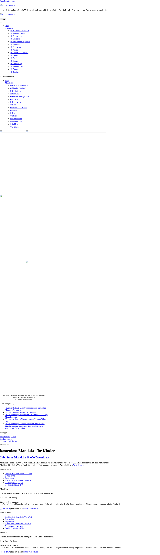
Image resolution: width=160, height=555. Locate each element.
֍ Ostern (14, 55)
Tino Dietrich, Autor (8, 437)
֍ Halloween (15, 47)
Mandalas (9, 83)
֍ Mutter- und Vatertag (19, 53)
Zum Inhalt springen (8, 1)
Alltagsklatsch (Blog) (8, 441)
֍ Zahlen (14, 69)
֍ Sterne (14, 61)
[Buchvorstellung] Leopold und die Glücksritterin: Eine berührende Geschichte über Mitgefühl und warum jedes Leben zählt (24, 426)
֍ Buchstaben (16, 36)
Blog (7, 26)
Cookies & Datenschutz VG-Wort (18, 473)
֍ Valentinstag (16, 64)
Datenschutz (10, 476)
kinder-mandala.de (30, 508)
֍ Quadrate (15, 58)
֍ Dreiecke (15, 39)
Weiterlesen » (78, 465)
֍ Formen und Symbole (20, 42)
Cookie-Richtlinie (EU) (14, 485)
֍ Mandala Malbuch (18, 33)
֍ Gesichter (15, 44)
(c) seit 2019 (5, 508)
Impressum (9, 478)
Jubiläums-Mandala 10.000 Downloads (25, 457)
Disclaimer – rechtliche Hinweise (18, 480)
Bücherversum (6, 439)
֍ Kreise (14, 50)
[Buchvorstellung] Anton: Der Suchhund (21, 412)
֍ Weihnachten (16, 66)
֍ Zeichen (14, 72)
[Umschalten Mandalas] (43, 28)
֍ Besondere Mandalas (19, 30)
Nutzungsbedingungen (14, 483)
